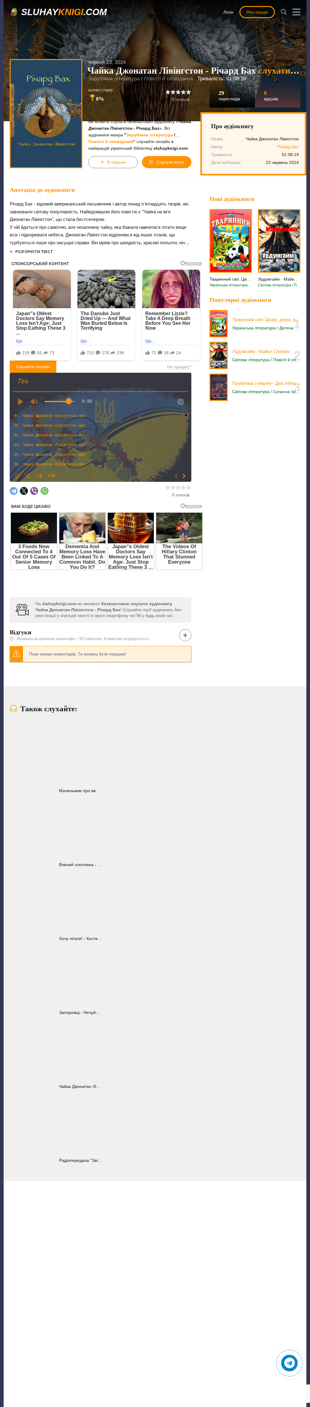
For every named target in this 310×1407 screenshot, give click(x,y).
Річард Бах (288, 146)
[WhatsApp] (44, 491)
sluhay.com (64, 12)
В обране (116, 162)
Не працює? (179, 366)
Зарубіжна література (114, 79)
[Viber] (34, 491)
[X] (24, 491)
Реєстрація (257, 12)
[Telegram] (14, 491)
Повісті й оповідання (168, 79)
